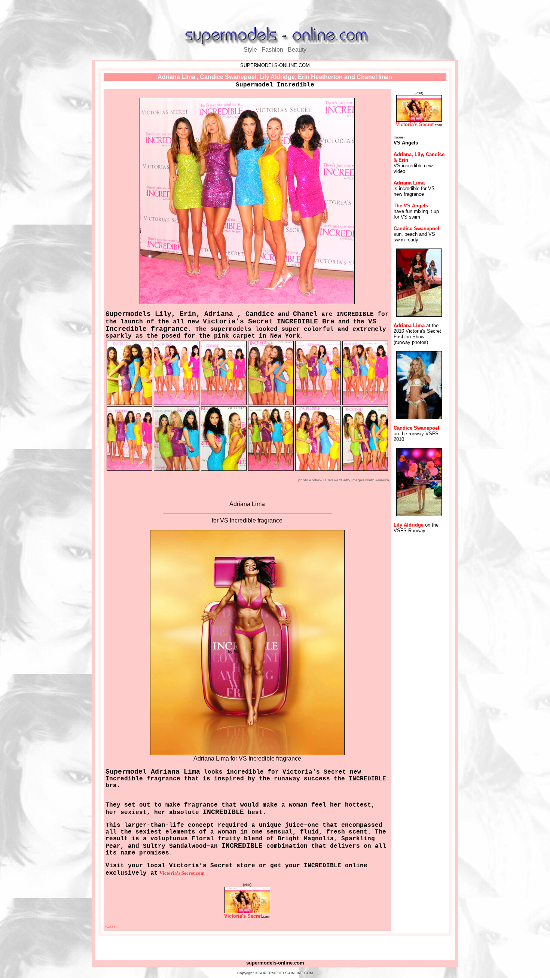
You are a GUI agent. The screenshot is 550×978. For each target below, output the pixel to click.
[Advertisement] (275, 14)
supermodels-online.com (275, 963)
